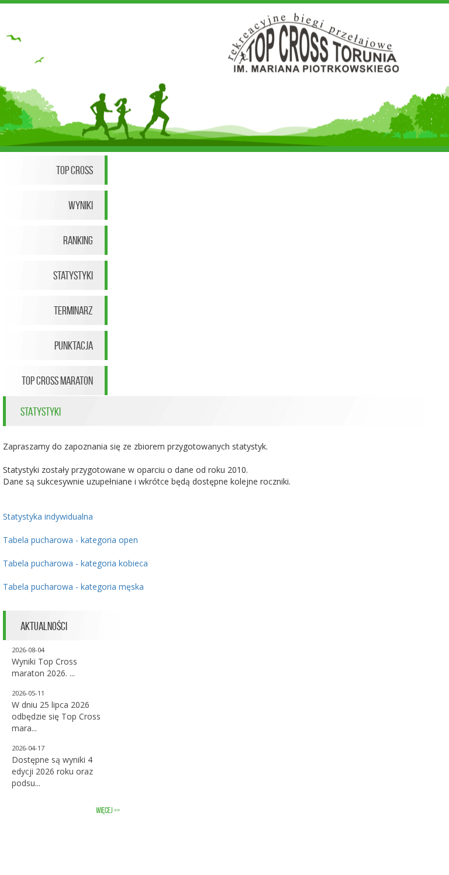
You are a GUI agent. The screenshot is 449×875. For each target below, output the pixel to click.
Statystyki (73, 275)
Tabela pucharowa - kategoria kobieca (75, 563)
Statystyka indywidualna (48, 516)
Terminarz (73, 310)
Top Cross (74, 170)
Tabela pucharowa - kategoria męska (73, 586)
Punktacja (73, 345)
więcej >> (108, 810)
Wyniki (80, 205)
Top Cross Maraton (57, 380)
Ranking (78, 240)
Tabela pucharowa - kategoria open (70, 539)
